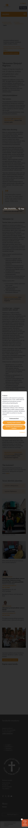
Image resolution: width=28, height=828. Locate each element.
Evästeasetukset (14, 418)
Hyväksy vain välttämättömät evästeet (14, 427)
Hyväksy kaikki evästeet (14, 422)
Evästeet (23, 432)
